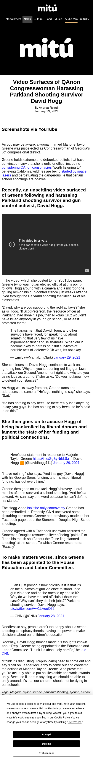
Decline (46, 743)
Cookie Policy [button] (62, 717)
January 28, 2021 (51, 616)
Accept (46, 734)
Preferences (47, 753)
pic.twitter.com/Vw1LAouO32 (32, 608)
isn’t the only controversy (46, 508)
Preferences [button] (75, 722)
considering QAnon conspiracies (27, 167)
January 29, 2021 (67, 357)
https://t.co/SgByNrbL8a (51, 458)
